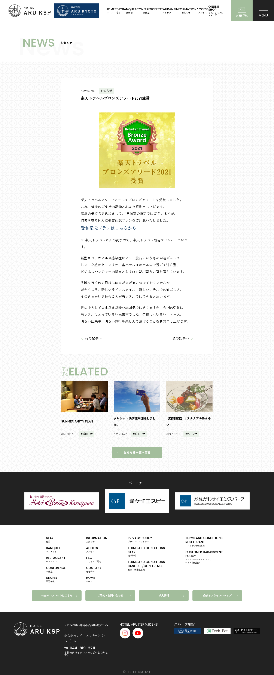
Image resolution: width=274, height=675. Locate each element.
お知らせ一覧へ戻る (137, 452)
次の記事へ (180, 338)
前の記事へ (93, 338)
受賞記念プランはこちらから (108, 228)
